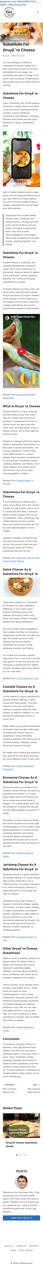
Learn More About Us (21, 1218)
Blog (5, 40)
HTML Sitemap (25, 1250)
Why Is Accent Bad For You (9, 1088)
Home (13, 1250)
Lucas (7, 56)
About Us (8, 1246)
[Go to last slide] (7, 1133)
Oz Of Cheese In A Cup (27, 678)
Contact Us (21, 1246)
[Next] (36, 1133)
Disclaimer (34, 1246)
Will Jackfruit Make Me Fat (34, 1088)
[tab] (16, 1155)
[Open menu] (38, 12)
